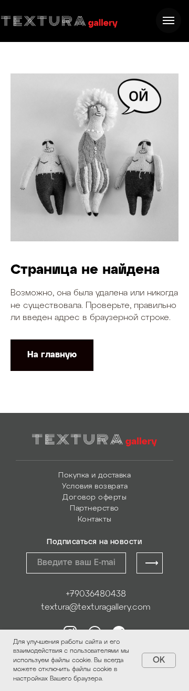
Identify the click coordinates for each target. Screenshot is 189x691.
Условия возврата (95, 486)
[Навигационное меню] (168, 20)
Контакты (95, 519)
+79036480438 (96, 594)
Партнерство (94, 508)
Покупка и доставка (94, 475)
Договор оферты (94, 497)
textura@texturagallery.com (95, 607)
